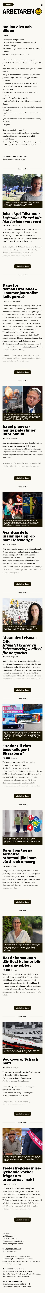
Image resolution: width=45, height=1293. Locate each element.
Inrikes (14, 970)
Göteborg (6, 320)
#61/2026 (6, 439)
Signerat (14, 657)
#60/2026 (6, 1184)
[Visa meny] (41, 4)
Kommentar (16, 225)
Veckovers (15, 1068)
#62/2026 (6, 225)
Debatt (14, 758)
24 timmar (20, 332)
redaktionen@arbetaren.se (13, 1244)
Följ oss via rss (10, 1251)
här (21, 317)
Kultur (6, 35)
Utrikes (14, 439)
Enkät (13, 866)
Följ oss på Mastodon (13, 1249)
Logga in (8, 5)
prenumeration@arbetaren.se (18, 1276)
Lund (36, 317)
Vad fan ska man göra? (12, 301)
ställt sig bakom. (29, 346)
